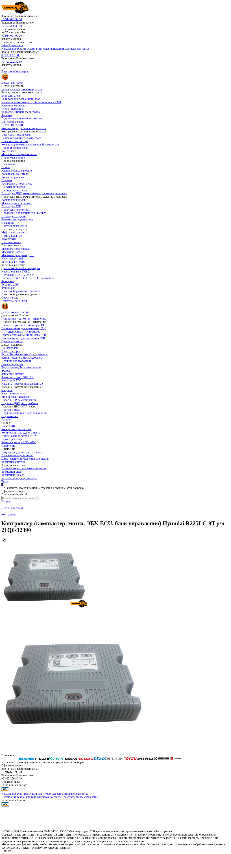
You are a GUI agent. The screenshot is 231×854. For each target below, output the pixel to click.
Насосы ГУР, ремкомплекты (18, 399)
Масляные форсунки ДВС (17, 255)
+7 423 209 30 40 (11, 25)
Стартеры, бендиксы (14, 300)
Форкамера (8, 287)
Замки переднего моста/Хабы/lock (22, 357)
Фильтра (6, 115)
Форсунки (7, 281)
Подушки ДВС (10, 409)
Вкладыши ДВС (11, 164)
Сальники (7, 222)
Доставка (43, 796)
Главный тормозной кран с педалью (23, 468)
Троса (4, 481)
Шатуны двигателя (13, 186)
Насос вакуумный (12, 258)
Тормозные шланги (13, 474)
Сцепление (8, 445)
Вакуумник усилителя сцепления (22, 452)
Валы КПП (8, 426)
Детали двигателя (12, 508)
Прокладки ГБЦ (11, 206)
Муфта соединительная (15, 396)
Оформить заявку (12, 491)
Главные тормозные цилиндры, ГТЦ (24, 325)
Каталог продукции (13, 793)
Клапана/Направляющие (16, 170)
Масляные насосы (12, 251)
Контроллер (8, 151)
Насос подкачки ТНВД (15, 271)
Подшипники (9, 416)
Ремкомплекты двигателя (17, 219)
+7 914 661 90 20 (11, 19)
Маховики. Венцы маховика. (19, 154)
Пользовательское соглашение (80, 796)
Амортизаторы (10, 351)
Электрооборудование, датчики (20, 291)
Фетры (5, 370)
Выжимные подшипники (17, 455)
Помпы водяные (11, 235)
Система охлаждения (14, 225)
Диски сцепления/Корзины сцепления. (25, 458)
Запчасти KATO (11, 380)
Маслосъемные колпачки (16, 203)
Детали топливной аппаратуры (20, 268)
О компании (9, 796)
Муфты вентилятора (14, 232)
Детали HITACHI (12, 124)
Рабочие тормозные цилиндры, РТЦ (23, 334)
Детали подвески (12, 341)
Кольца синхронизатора (16, 429)
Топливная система (13, 261)
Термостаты (8, 238)
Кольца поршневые (13, 177)
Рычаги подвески (12, 364)
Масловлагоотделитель (15, 248)
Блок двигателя (10, 95)
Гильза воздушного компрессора (21, 137)
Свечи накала (9, 297)
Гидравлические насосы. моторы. (22, 118)
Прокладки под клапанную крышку (23, 212)
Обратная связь (10, 781)
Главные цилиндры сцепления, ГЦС (23, 328)
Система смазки (11, 242)
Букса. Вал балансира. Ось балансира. (24, 354)
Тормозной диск (11, 471)
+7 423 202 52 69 (11, 61)
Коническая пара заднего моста (20, 432)
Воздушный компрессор (16, 134)
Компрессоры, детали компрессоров (23, 128)
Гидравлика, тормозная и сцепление (23, 318)
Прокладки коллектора (15, 209)
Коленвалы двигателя (14, 173)
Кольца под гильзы (13, 199)
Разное (5, 419)
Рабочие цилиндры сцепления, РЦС (23, 338)
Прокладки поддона (13, 216)
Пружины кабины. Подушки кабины (24, 413)
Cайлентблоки (10, 347)
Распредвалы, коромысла (16, 183)
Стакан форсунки (12, 108)
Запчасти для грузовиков (41, 793)
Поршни (6, 180)
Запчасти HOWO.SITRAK (17, 377)
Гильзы (5, 167)
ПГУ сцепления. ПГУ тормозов (20, 331)
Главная (6, 501)
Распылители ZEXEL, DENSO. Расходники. (28, 278)
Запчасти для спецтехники (72, 793)
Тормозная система (13, 461)
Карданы (6, 390)
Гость (4, 68)
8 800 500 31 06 (10, 55)
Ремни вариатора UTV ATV (18, 442)
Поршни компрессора (14, 147)
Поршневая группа (13, 157)
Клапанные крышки (13, 105)
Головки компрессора (14, 141)
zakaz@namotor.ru (12, 45)
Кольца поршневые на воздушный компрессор (30, 144)
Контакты (55, 796)
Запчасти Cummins (12, 373)
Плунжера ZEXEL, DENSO (18, 274)
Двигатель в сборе (12, 121)
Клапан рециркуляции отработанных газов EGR (31, 102)
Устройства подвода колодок (19, 478)
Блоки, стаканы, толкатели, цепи (21, 89)
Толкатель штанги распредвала (20, 111)
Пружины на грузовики (16, 360)
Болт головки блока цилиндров (20, 98)
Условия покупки (27, 796)
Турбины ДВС (10, 284)
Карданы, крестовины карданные (22, 383)
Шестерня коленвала (14, 190)
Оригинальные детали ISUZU (19, 435)
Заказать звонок (11, 38)
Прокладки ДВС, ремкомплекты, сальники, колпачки (34, 193)
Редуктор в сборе (12, 439)
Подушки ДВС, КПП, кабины (19, 403)
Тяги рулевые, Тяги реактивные (21, 367)
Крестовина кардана (14, 393)
